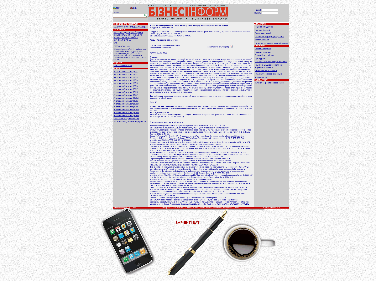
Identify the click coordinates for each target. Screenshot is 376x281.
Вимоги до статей (263, 33)
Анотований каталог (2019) (126, 95)
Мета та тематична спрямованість (271, 61)
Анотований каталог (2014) (126, 80)
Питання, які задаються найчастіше (271, 43)
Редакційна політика (264, 55)
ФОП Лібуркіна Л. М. (123, 65)
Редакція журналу (263, 52)
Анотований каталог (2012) (126, 74)
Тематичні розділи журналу (126, 118)
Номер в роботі (262, 40)
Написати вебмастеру (271, 208)
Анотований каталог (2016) (126, 86)
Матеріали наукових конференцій (130, 121)
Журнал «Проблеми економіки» (270, 83)
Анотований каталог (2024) (126, 109)
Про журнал (260, 58)
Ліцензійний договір (264, 27)
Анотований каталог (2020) (126, 98)
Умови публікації (262, 30)
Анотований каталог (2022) (126, 104)
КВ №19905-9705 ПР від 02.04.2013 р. (130, 27)
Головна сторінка (263, 48)
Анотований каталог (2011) (126, 71)
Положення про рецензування (269, 36)
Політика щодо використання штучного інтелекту (268, 66)
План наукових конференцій (268, 74)
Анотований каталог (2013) (126, 77)
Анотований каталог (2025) (126, 112)
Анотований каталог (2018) (126, 92)
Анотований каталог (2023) (126, 107)
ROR (115, 43)
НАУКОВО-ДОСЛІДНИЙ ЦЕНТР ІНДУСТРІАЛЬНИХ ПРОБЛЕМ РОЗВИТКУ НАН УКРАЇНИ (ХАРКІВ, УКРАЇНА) (128, 36)
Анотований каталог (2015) (126, 83)
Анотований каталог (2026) (126, 115)
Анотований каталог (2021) (126, 101)
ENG (135, 8)
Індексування (261, 77)
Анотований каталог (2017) (126, 89)
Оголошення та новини (266, 70)
